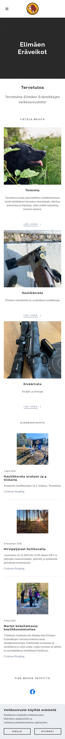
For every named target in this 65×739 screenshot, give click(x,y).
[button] (5, 9)
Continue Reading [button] (14, 491)
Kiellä (17, 731)
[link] (32, 9)
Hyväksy (47, 731)
